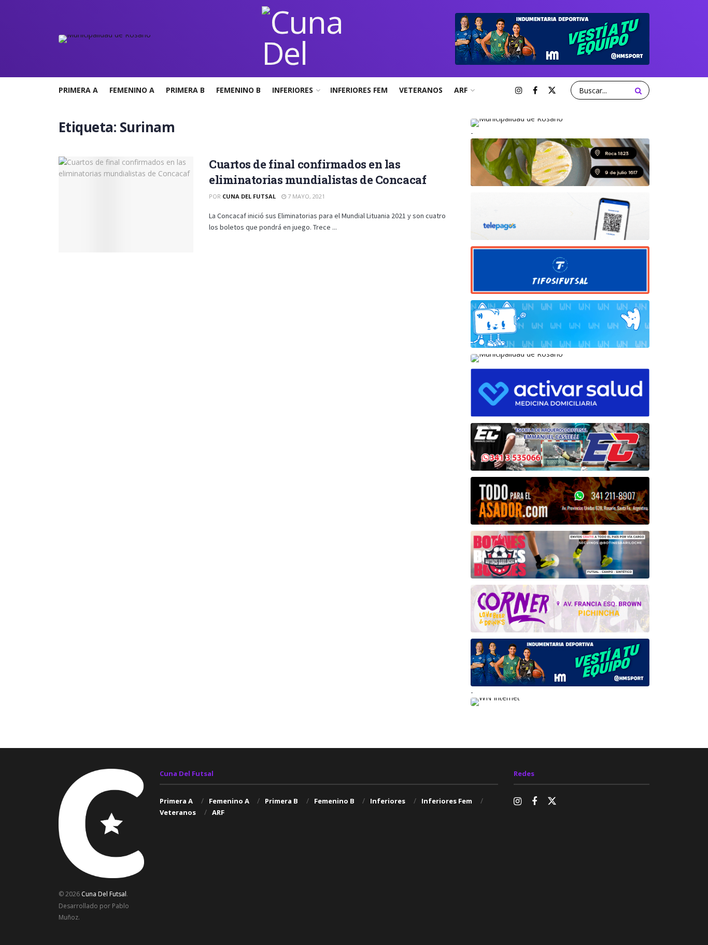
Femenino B (238, 90)
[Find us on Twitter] (552, 90)
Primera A (78, 90)
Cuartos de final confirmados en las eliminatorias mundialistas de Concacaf (317, 172)
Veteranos (421, 90)
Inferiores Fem (359, 90)
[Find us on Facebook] (535, 90)
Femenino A (131, 90)
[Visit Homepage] (303, 38)
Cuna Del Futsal (249, 196)
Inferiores (292, 90)
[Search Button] (639, 90)
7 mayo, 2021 (305, 196)
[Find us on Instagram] (518, 90)
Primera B (185, 90)
